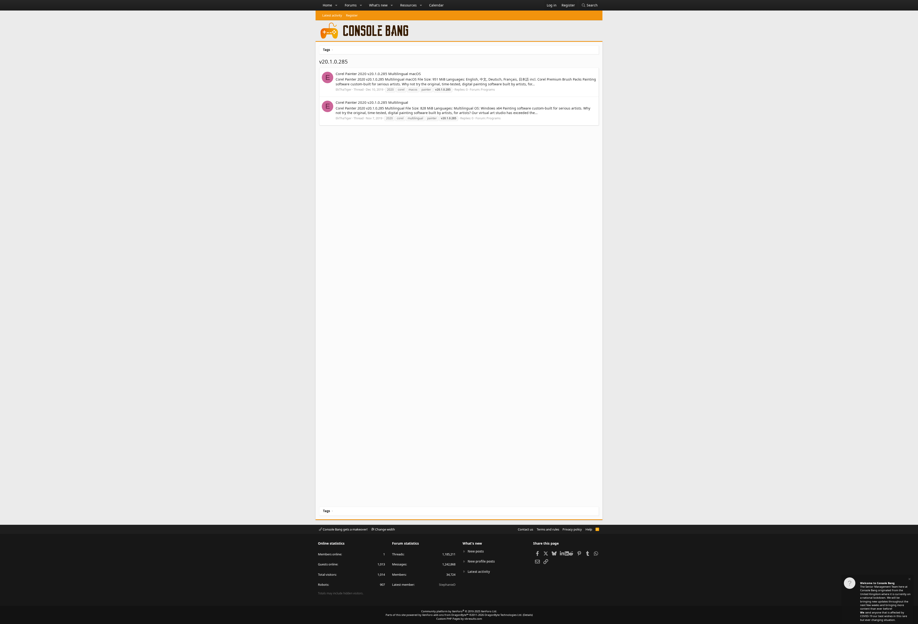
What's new (378, 5)
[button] (336, 5)
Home (327, 5)
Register (352, 15)
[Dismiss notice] (909, 579)
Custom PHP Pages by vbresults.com (459, 618)
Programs (488, 89)
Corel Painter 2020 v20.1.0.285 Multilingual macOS (378, 73)
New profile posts (481, 561)
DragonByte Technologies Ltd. (503, 615)
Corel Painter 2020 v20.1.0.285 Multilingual (372, 102)
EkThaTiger (343, 89)
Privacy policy (572, 529)
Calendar (436, 5)
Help (588, 529)
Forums (351, 5)
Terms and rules (548, 529)
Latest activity (332, 15)
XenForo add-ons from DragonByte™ (445, 615)
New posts (476, 551)
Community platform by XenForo (459, 611)
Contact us (525, 529)
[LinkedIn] (562, 553)
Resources (408, 5)
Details (528, 615)
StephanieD (447, 584)
